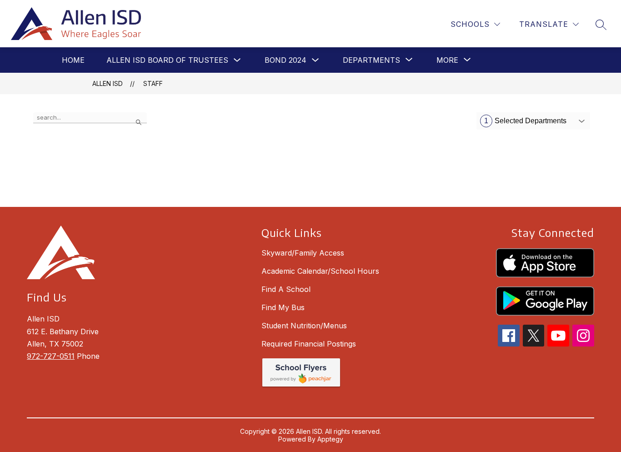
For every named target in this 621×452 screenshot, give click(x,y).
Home (73, 60)
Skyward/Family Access (302, 252)
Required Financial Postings (308, 343)
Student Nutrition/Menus (304, 325)
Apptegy (330, 439)
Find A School (285, 289)
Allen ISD (107, 83)
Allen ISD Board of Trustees (167, 60)
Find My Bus (283, 307)
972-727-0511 (51, 356)
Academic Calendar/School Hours (320, 271)
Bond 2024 (285, 60)
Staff (153, 83)
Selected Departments (525, 121)
